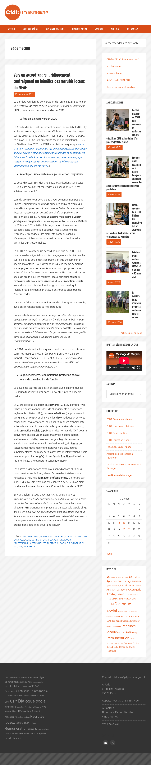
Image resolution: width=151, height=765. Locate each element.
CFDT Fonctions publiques (120, 426)
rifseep (134, 633)
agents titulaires (126, 585)
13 (124, 523)
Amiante (138, 586)
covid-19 (122, 599)
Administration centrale (119, 577)
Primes (108, 627)
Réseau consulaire (113, 643)
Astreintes (33, 537)
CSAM (128, 599)
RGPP (129, 632)
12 (119, 523)
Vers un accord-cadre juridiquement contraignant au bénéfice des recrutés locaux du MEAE (49, 81)
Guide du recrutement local (40, 540)
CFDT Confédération (116, 433)
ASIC (108, 589)
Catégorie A (123, 589)
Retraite (121, 633)
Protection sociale (57, 543)
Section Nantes (23, 734)
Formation (110, 617)
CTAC (134, 599)
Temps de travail (127, 647)
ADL (25, 537)
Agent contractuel (116, 581)
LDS (108, 620)
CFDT (13, 12)
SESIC (115, 647)
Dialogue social (32, 701)
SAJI (16, 547)
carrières (59, 537)
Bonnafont (46, 537)
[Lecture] (110, 367)
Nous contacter (114, 73)
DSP (119, 612)
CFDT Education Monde (118, 440)
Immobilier (133, 616)
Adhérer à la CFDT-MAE (118, 80)
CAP (114, 590)
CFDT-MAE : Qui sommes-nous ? (122, 59)
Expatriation (132, 612)
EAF (15, 540)
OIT (58, 540)
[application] (124, 361)
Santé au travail (126, 643)
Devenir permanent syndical (120, 87)
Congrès (115, 599)
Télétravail (111, 651)
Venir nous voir (110, 724)
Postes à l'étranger (130, 621)
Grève (124, 616)
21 (129, 529)
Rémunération (76, 543)
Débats (124, 612)
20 (124, 529)
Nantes (116, 620)
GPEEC (21, 540)
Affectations (134, 577)
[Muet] (133, 367)
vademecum (29, 547)
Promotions (116, 627)
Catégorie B (25, 691)
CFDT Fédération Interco (119, 419)
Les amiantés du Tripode (118, 447)
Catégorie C (116, 594)
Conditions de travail (15, 695)
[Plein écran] (138, 367)
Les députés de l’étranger (119, 475)
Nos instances (113, 66)
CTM (85, 537)
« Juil (109, 554)
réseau (133, 639)
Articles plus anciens (131, 333)
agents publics (111, 586)
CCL (126, 595)
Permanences (39, 543)
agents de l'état (135, 582)
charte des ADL (73, 537)
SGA (20, 547)
